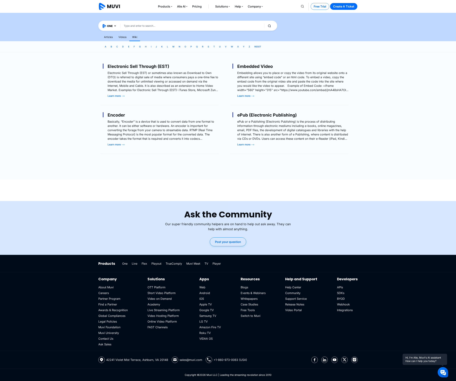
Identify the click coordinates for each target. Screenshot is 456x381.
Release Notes (294, 304)
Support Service (296, 298)
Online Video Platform (162, 321)
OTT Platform (156, 287)
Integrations (345, 310)
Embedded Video (255, 66)
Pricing (197, 6)
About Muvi (106, 287)
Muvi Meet (193, 263)
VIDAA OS (206, 338)
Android (204, 293)
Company (254, 6)
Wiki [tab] (134, 36)
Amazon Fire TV (210, 327)
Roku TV (205, 333)
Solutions (221, 6)
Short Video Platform (161, 293)
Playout (156, 263)
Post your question (228, 242)
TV (206, 263)
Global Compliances (111, 316)
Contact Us (105, 338)
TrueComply (174, 263)
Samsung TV (207, 316)
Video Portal (293, 310)
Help (238, 6)
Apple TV (205, 304)
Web (202, 287)
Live (134, 263)
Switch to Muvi (250, 316)
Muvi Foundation (109, 327)
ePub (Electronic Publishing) (267, 115)
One (125, 263)
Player (217, 263)
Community (292, 293)
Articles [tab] (108, 36)
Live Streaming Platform (163, 310)
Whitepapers (249, 298)
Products (164, 6)
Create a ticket (343, 6)
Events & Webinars (253, 293)
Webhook (343, 304)
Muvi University (108, 333)
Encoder (116, 115)
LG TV (203, 321)
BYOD (341, 298)
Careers (103, 293)
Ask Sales (104, 344)
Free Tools (248, 310)
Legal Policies (107, 321)
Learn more (114, 95)
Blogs (244, 287)
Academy (153, 304)
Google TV (206, 310)
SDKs (340, 293)
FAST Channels (157, 327)
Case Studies (249, 304)
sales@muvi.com (191, 360)
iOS (201, 298)
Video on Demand (159, 298)
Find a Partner (107, 304)
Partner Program (109, 298)
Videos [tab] (122, 36)
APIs (340, 287)
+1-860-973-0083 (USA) (230, 360)
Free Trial (320, 6)
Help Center (293, 287)
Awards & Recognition (113, 310)
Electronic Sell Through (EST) (138, 66)
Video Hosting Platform (163, 316)
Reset (257, 46)
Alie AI (181, 6)
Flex (144, 263)
